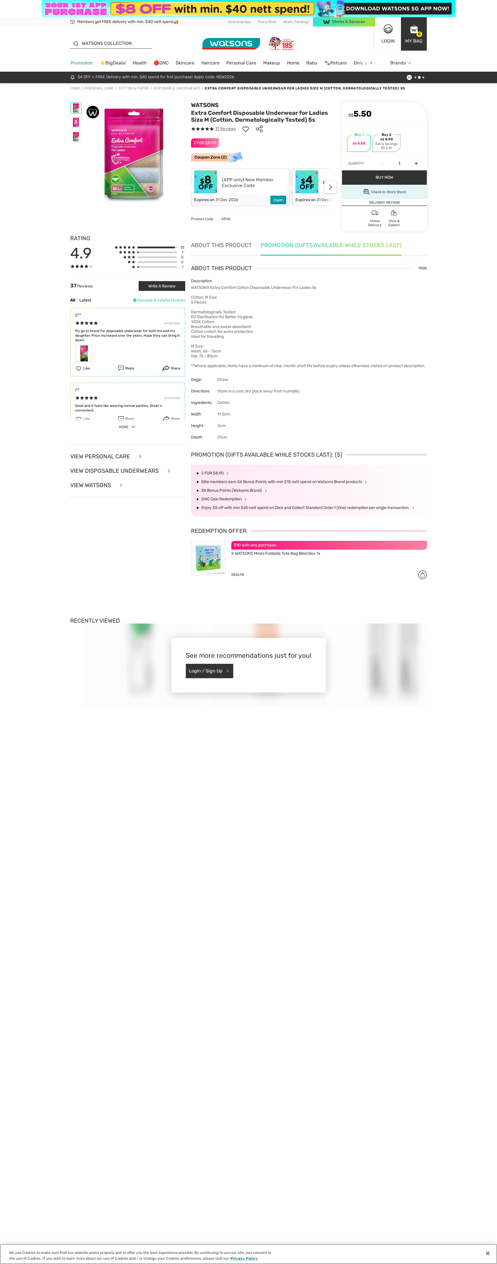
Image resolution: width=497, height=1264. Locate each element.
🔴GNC (161, 63)
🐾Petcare (335, 63)
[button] (414, 34)
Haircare (210, 63)
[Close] (487, 1253)
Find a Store (267, 22)
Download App (239, 22)
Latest (85, 300)
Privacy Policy (244, 1258)
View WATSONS (91, 485)
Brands (398, 63)
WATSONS (205, 105)
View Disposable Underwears (115, 471)
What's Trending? (296, 22)
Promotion (82, 63)
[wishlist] (245, 129)
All (72, 300)
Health (140, 63)
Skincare (185, 63)
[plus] (416, 163)
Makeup (271, 63)
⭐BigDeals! (113, 63)
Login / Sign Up (206, 671)
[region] (248, 1254)
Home (293, 63)
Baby (312, 63)
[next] (371, 62)
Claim (278, 200)
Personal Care (241, 63)
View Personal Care (100, 456)
